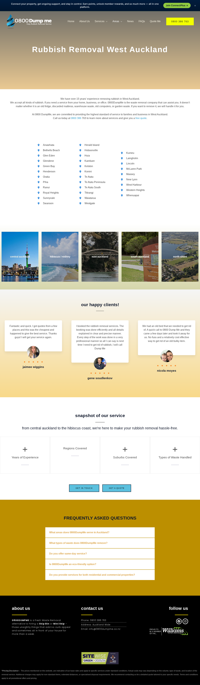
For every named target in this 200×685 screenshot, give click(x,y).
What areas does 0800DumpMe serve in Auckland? (79, 532)
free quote (141, 118)
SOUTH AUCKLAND (140, 256)
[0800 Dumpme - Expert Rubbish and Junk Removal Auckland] (29, 21)
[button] (180, 21)
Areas (115, 21)
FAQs (142, 21)
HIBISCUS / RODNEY (60, 256)
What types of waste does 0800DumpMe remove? (78, 543)
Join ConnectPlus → (177, 5)
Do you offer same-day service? (68, 553)
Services (99, 21)
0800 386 (76, 118)
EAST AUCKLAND (100, 256)
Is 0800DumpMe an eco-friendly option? (72, 564)
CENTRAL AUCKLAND (20, 256)
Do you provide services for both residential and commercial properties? (92, 574)
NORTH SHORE (180, 256)
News (130, 21)
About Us (84, 21)
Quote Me (155, 21)
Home (71, 21)
